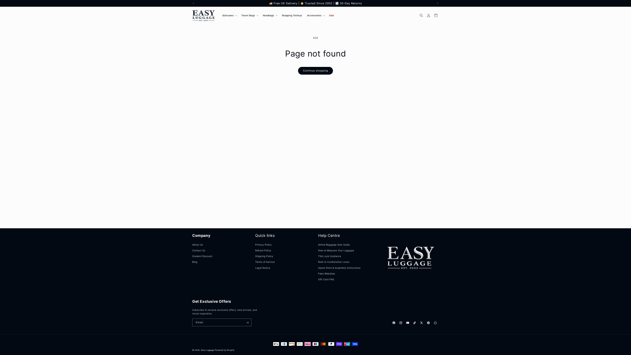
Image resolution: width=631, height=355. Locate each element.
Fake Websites (326, 273)
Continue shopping (315, 70)
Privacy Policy (263, 244)
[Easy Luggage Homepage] (204, 15)
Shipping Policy (264, 256)
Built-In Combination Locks (334, 261)
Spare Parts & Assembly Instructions (339, 267)
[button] (229, 15)
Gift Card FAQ (326, 279)
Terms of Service (265, 261)
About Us (197, 244)
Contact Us (198, 250)
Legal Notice (262, 267)
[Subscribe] (247, 323)
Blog (194, 261)
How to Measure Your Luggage (336, 250)
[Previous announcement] (193, 3)
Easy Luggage (207, 350)
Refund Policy (263, 250)
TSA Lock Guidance (329, 256)
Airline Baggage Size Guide (334, 244)
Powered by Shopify (224, 350)
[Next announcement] (437, 3)
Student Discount (202, 256)
